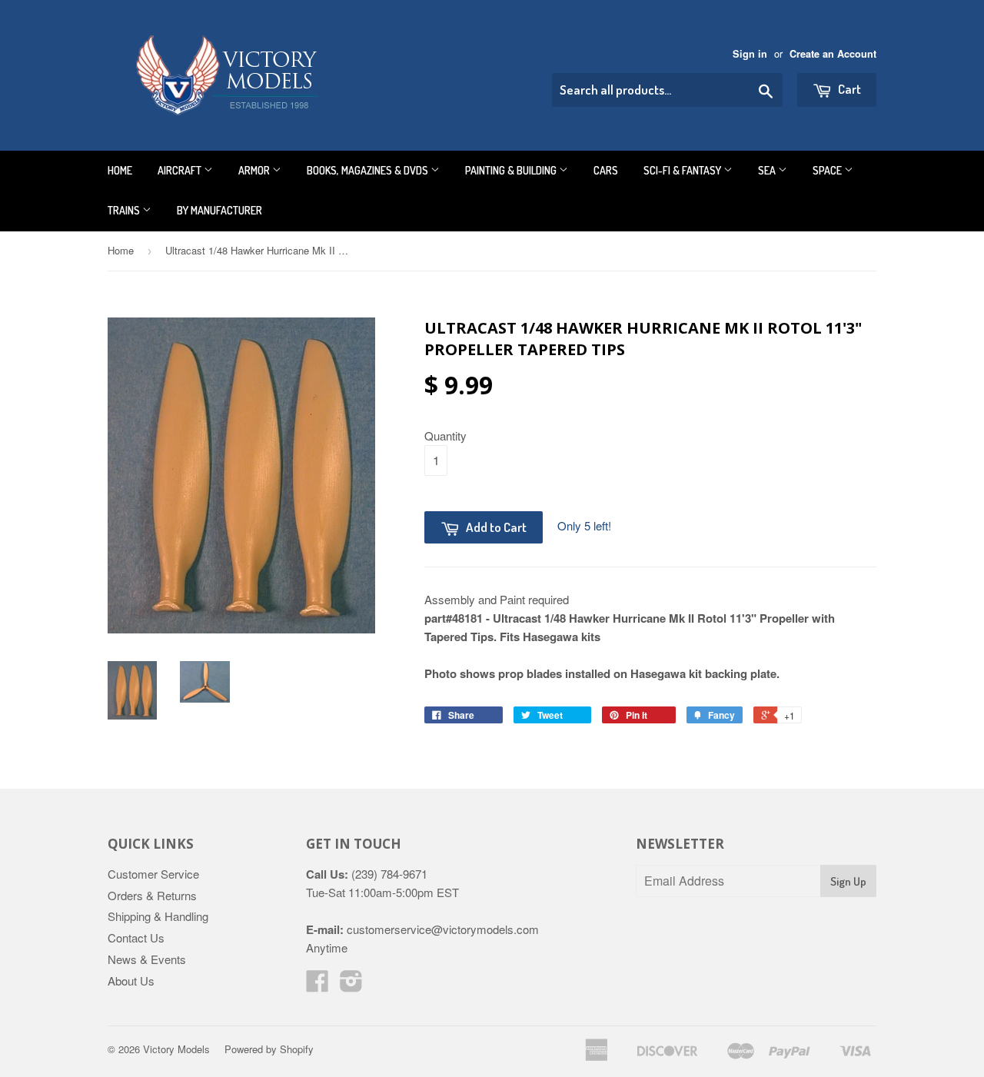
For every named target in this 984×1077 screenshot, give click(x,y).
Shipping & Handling (158, 916)
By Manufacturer (219, 210)
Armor (255, 170)
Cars (605, 170)
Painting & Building (512, 170)
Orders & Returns (152, 895)
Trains (125, 210)
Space (828, 170)
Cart (848, 89)
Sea (768, 170)
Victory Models (176, 1049)
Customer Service (153, 874)
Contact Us (136, 937)
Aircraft (181, 170)
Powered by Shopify (269, 1049)
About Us (131, 980)
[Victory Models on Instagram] (351, 985)
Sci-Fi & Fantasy (683, 170)
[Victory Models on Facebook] (317, 985)
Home (120, 170)
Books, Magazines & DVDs (368, 170)
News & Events (147, 959)
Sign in (750, 54)
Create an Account (833, 54)
